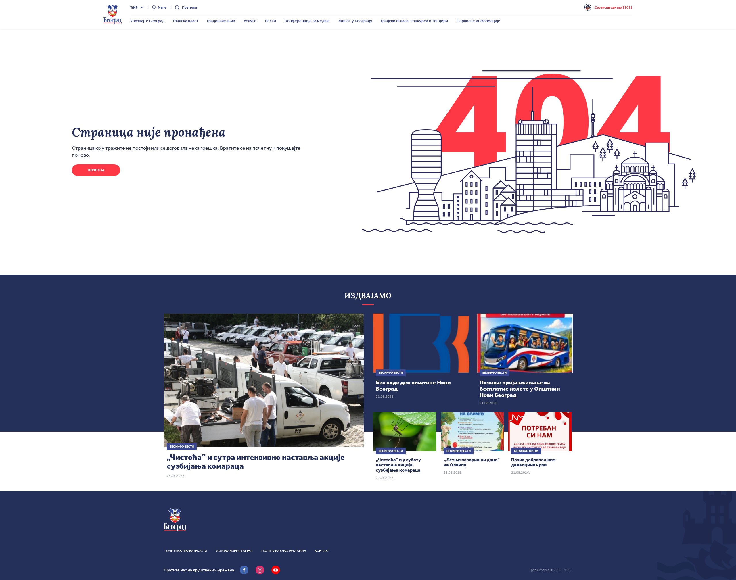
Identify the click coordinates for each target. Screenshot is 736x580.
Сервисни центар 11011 (613, 7)
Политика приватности (185, 551)
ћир (134, 7)
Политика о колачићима (283, 551)
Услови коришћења (234, 551)
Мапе (162, 7)
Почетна (96, 170)
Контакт (322, 551)
